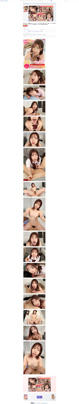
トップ (24, 3)
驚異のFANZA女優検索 (4, 0)
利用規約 (32, 403)
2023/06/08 (28, 29)
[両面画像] (40, 13)
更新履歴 (39, 403)
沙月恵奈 (26, 3)
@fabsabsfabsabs (45, 403)
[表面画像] (25, 9)
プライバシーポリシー (36, 403)
